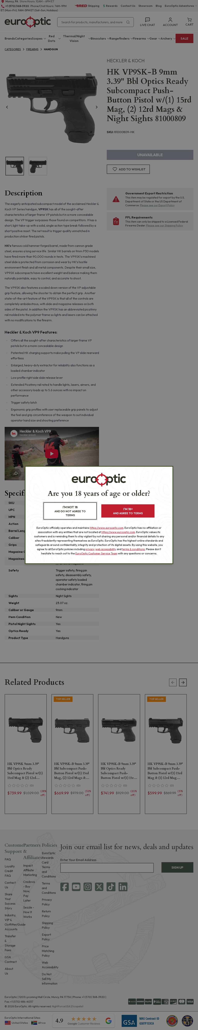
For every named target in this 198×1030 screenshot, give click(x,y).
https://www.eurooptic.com (106, 528)
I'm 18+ (128, 511)
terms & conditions (133, 549)
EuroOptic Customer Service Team (96, 553)
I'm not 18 (70, 511)
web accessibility (105, 549)
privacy (89, 549)
